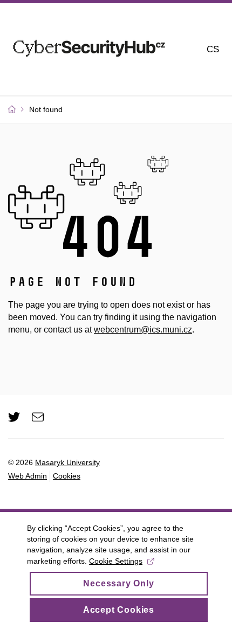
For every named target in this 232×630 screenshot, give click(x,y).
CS (213, 49)
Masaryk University (67, 462)
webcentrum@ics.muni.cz (143, 329)
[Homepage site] (89, 49)
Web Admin (27, 476)
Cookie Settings (115, 561)
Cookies (66, 476)
